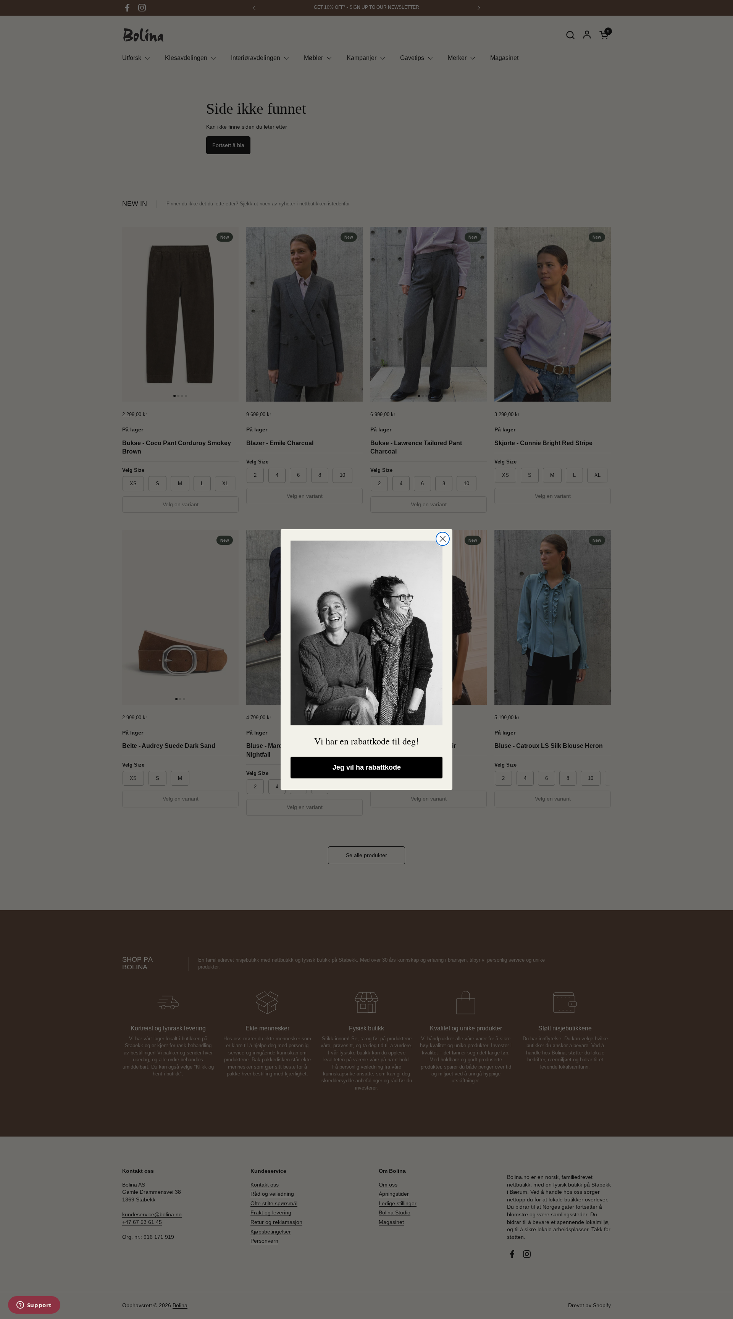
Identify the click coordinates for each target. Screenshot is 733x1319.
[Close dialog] (442, 539)
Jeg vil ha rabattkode (367, 767)
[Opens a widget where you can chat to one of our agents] (34, 1305)
